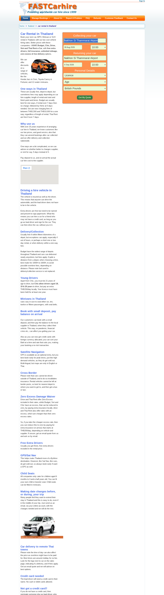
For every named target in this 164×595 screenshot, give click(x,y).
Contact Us (132, 18)
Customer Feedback (114, 18)
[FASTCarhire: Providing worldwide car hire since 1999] (48, 8)
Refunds (97, 18)
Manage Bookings (40, 18)
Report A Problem (74, 18)
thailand (31, 26)
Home (25, 18)
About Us (58, 18)
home (22, 26)
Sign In (142, 1)
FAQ (88, 18)
